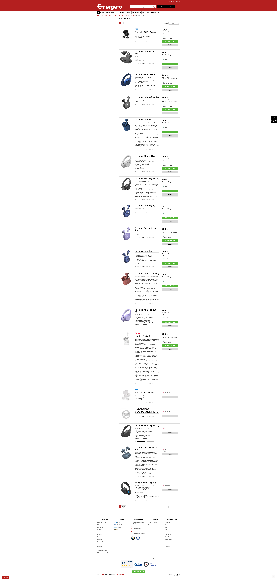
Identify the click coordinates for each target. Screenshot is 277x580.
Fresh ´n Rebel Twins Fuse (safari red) (147, 273)
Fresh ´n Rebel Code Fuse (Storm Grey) (147, 178)
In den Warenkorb (169, 41)
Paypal (118, 522)
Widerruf (99, 529)
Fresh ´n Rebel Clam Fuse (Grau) (145, 156)
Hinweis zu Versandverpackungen (102, 549)
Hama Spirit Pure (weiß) (142, 336)
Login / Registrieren (152, 522)
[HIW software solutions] (176, 574)
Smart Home (160, 12)
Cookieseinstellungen (120, 574)
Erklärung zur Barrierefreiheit (103, 552)
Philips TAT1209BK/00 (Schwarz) (145, 31)
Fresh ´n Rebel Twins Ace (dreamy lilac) (145, 229)
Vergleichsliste (151, 524)
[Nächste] (124, 23)
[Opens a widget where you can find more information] (5, 577)
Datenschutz (100, 532)
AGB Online (100, 527)
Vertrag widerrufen (138, 572)
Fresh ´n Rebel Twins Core (143, 119)
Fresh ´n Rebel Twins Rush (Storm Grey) (145, 52)
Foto (115, 12)
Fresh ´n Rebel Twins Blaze (143, 250)
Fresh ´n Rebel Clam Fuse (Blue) (145, 74)
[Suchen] (154, 6)
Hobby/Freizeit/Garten (136, 12)
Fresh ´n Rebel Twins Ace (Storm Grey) (147, 97)
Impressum (99, 534)
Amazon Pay (120, 529)
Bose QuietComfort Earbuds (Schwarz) (147, 411)
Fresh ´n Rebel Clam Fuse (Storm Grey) (147, 425)
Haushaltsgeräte (145, 12)
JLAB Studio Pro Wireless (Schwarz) (146, 482)
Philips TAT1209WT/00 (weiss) (144, 392)
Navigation (108, 12)
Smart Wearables (153, 12)
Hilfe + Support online (102, 524)
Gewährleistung (100, 541)
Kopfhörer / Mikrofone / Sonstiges (126, 15)
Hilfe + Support (172, 1)
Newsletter (99, 546)
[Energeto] (113, 7)
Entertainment (128, 12)
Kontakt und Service (101, 522)
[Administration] (179, 574)
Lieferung (99, 539)
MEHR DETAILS (170, 45)
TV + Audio (102, 12)
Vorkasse (119, 527)
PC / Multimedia (121, 12)
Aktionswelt (167, 546)
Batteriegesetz (100, 536)
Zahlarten (146, 558)
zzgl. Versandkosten (172, 33)
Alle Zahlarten (117, 532)
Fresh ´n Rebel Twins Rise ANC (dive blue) (146, 448)
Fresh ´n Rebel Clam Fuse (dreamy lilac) (145, 310)
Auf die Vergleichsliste (141, 41)
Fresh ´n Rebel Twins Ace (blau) (145, 205)
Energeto (102, 574)
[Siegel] (138, 538)
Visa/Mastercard (120, 524)
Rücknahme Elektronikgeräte (103, 544)
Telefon (112, 12)
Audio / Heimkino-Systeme (111, 15)
